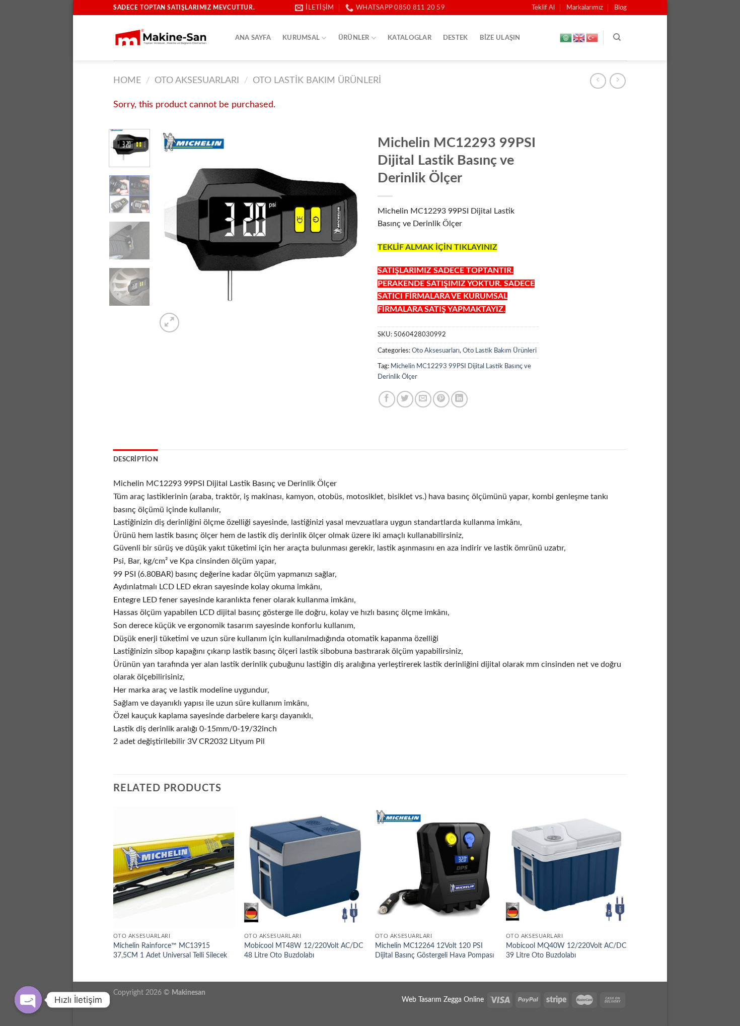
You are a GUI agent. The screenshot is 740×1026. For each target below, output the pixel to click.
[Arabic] (566, 37)
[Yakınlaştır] (169, 322)
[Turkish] (592, 37)
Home (127, 80)
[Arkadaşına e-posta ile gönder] (423, 399)
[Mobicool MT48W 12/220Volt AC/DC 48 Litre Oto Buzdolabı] (304, 867)
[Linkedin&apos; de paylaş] (459, 399)
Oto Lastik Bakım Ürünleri (317, 80)
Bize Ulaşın (500, 38)
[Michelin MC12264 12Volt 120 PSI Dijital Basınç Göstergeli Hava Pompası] (435, 867)
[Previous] (173, 231)
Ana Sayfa (253, 38)
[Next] (346, 231)
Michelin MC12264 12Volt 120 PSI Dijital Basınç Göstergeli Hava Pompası (434, 950)
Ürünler (353, 38)
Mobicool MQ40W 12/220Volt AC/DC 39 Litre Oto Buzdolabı (566, 950)
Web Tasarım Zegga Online (443, 999)
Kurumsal (301, 38)
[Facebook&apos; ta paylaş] (387, 399)
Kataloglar (409, 38)
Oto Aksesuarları (197, 80)
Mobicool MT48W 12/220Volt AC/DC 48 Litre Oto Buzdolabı (303, 950)
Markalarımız (584, 8)
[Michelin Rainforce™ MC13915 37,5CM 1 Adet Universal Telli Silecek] (173, 867)
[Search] (617, 37)
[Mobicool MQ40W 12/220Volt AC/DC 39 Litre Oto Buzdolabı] (566, 867)
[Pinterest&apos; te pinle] (441, 399)
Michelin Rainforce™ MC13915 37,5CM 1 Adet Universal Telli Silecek (170, 950)
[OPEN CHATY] (28, 999)
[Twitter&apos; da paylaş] (405, 399)
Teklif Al (543, 8)
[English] (579, 37)
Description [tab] (135, 459)
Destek (455, 38)
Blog (620, 8)
